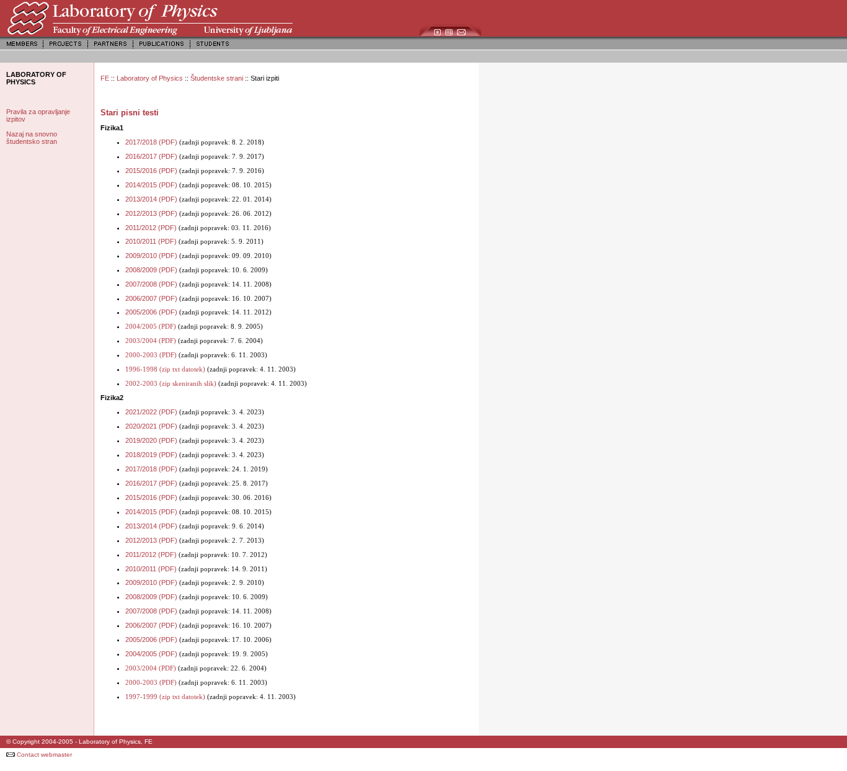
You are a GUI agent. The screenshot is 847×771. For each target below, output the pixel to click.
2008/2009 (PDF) (151, 270)
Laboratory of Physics (151, 78)
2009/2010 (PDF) (151, 255)
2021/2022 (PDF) (151, 412)
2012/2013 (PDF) (151, 213)
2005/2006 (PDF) (151, 312)
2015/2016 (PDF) (151, 170)
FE (104, 78)
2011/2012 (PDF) (151, 227)
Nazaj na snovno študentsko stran (31, 137)
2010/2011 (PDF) (151, 241)
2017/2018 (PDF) (151, 142)
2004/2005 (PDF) (151, 653)
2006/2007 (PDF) (151, 298)
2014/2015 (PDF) (151, 185)
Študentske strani (216, 78)
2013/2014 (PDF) (151, 199)
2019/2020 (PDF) (151, 440)
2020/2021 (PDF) (151, 426)
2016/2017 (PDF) (151, 156)
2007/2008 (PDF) (151, 284)
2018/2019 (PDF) (151, 454)
